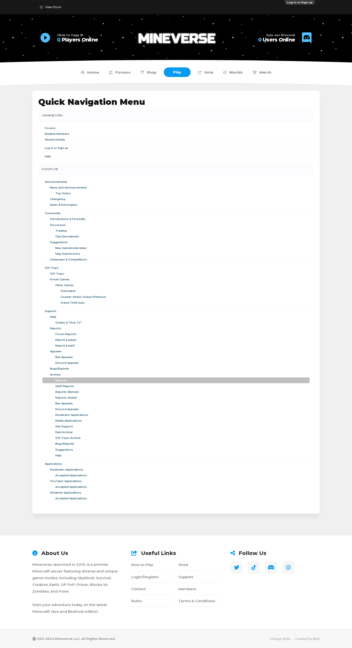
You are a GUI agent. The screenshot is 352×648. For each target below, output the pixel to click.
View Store (53, 7)
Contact (138, 589)
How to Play (142, 564)
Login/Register (145, 577)
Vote (208, 72)
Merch (265, 72)
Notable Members (57, 133)
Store (183, 564)
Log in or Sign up (299, 2)
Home (93, 72)
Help (48, 156)
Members (187, 589)
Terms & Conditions (196, 601)
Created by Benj (307, 639)
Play (177, 72)
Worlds (236, 72)
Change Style (280, 639)
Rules (136, 601)
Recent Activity (55, 139)
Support (185, 577)
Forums (123, 72)
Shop (152, 72)
